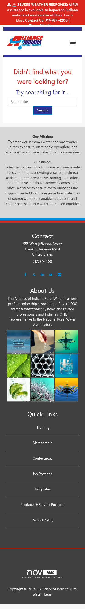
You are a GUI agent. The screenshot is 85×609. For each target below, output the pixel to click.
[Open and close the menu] (63, 43)
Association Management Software (42, 577)
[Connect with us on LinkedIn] (42, 274)
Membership (42, 443)
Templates (43, 489)
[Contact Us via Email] (59, 274)
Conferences (42, 458)
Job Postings (42, 474)
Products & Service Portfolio (42, 504)
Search (42, 110)
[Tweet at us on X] (34, 274)
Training (42, 427)
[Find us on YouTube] (50, 274)
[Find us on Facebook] (25, 274)
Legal (48, 594)
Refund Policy (42, 520)
